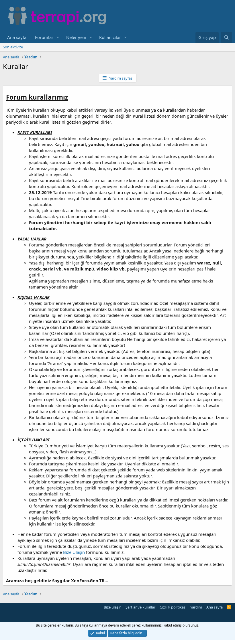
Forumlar (44, 37)
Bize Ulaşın (74, 552)
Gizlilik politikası (173, 607)
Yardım (196, 607)
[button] (58, 37)
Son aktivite (13, 47)
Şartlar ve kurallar (140, 607)
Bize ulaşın (113, 607)
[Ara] (226, 37)
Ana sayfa (16, 37)
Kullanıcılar (110, 37)
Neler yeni (76, 37)
